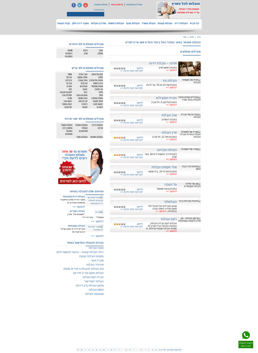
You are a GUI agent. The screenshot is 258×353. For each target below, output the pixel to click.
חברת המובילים (166, 98)
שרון (86, 53)
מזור (101, 95)
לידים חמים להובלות (81, 341)
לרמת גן (189, 308)
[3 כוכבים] (119, 68)
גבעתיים (83, 86)
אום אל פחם (97, 74)
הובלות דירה (181, 23)
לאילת (124, 334)
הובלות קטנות (165, 23)
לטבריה (150, 331)
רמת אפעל (67, 104)
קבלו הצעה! (63, 23)
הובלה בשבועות (76, 226)
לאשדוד (124, 325)
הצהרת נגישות (83, 314)
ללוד (125, 311)
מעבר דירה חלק (80, 23)
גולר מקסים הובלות (164, 167)
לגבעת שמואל (198, 323)
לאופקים (124, 331)
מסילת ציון (67, 95)
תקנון (75, 311)
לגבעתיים (200, 311)
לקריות (150, 322)
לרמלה (112, 308)
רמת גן (100, 107)
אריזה (100, 128)
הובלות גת (170, 80)
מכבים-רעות (81, 95)
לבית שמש (188, 334)
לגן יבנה (124, 317)
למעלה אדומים (186, 337)
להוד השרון (149, 314)
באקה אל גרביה (96, 80)
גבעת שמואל (97, 86)
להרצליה (150, 308)
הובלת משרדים (71, 325)
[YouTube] (85, 5)
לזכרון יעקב (161, 331)
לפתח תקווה (187, 311)
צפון (101, 50)
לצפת (151, 334)
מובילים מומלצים (134, 4)
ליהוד (190, 320)
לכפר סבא (149, 311)
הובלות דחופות (116, 23)
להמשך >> (171, 70)
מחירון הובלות (98, 23)
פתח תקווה (98, 101)
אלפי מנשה (82, 77)
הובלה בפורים (77, 211)
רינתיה (84, 104)
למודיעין (201, 326)
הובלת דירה (84, 322)
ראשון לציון (98, 104)
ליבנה (113, 311)
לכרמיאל (162, 334)
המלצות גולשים (83, 308)
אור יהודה (83, 74)
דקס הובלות (169, 219)
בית (199, 37)
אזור (184, 37)
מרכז (192, 37)
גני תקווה (99, 89)
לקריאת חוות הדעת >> (131, 71)
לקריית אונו (187, 323)
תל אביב (68, 107)
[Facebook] (73, 5)
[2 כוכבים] (117, 68)
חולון (101, 92)
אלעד (100, 77)
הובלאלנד (170, 202)
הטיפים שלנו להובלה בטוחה (87, 191)
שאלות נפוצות (100, 4)
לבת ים (189, 317)
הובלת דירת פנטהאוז (74, 196)
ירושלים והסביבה (68, 54)
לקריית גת (123, 328)
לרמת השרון (160, 311)
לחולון (201, 317)
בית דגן (68, 80)
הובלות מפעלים (68, 132)
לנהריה (162, 325)
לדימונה (112, 328)
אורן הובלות (169, 115)
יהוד (85, 92)
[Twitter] (79, 5)
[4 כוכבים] (122, 68)
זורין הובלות (169, 132)
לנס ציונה (123, 314)
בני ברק (84, 83)
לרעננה (162, 314)
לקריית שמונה (160, 337)
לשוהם (112, 314)
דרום (85, 50)
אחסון (74, 322)
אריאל (69, 77)
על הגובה (171, 184)
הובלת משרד (149, 23)
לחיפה (163, 322)
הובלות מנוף (133, 23)
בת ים (69, 83)
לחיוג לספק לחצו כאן (127, 63)
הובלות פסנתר (96, 136)
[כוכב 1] (115, 68)
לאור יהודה (199, 320)
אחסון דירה (67, 128)
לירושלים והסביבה (200, 335)
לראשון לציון (187, 314)
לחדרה (162, 328)
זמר (70, 89)
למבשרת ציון (199, 340)
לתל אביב (200, 308)
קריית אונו (83, 101)
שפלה (100, 53)
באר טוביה (82, 80)
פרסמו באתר (117, 4)
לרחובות (124, 308)
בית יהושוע (98, 83)
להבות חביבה (66, 92)
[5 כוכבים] (124, 68)
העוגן (85, 89)
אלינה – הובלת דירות (163, 63)
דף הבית (194, 23)
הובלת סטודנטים (83, 129)
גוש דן (69, 86)
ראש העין (68, 101)
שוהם (84, 107)
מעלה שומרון (97, 98)
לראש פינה (149, 337)
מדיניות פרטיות (83, 311)
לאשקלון (112, 325)
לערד (113, 331)
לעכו (151, 328)
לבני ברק (200, 314)
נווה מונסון (82, 98)
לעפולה (150, 325)
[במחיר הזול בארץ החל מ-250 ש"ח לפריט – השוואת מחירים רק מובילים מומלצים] (178, 9)
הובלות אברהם (167, 150)
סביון (69, 98)
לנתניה (162, 308)
